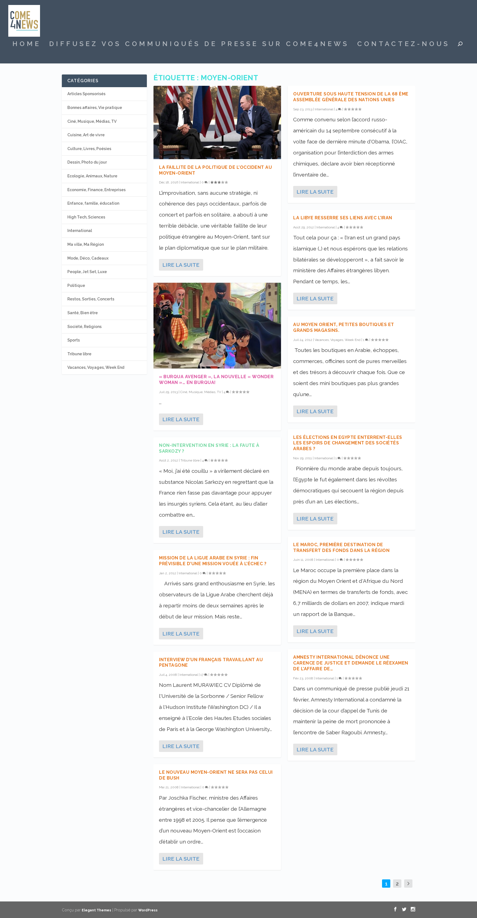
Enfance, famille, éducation (93, 203)
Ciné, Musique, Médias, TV (200, 392)
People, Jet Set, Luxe (87, 271)
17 (202, 675)
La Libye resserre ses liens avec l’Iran (342, 217)
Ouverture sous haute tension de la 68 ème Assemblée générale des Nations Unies (351, 96)
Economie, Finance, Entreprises (96, 190)
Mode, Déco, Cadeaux (87, 258)
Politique (76, 285)
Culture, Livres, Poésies (89, 148)
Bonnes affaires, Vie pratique (94, 107)
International (190, 182)
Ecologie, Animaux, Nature (92, 176)
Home (26, 45)
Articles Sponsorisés (86, 94)
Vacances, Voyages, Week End (338, 340)
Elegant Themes (96, 910)
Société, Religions (84, 326)
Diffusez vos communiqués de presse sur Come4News (199, 45)
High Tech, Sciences (86, 217)
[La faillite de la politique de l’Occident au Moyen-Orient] (217, 122)
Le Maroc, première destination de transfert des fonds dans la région (341, 547)
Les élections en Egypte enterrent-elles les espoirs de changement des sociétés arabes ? (347, 443)
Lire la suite (180, 265)
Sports (73, 340)
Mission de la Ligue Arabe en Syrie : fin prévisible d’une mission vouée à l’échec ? (212, 560)
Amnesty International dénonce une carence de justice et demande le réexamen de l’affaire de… (350, 663)
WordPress (148, 910)
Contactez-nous (403, 45)
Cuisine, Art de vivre (86, 135)
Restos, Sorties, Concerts (90, 299)
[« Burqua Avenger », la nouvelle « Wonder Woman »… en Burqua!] (217, 326)
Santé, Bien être (82, 313)
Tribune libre (190, 460)
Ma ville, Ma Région (85, 244)
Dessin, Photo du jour (87, 162)
